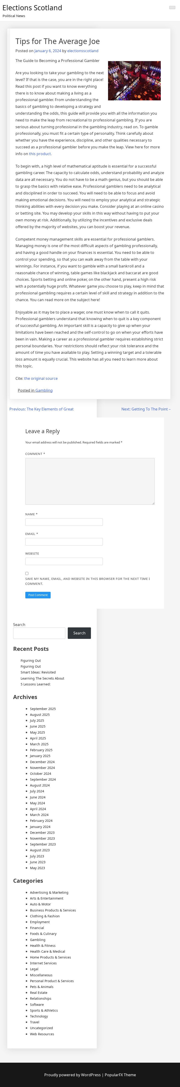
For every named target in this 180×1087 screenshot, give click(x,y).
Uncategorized (41, 1028)
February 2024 (41, 820)
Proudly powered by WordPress (73, 1074)
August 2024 (40, 785)
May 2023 (37, 868)
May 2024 (37, 803)
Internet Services (43, 963)
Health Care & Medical (47, 951)
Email (31, 534)
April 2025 (38, 738)
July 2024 (37, 791)
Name (31, 514)
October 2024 (40, 773)
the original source (41, 378)
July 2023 (37, 856)
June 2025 (37, 726)
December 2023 (42, 832)
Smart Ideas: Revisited (38, 672)
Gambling (44, 390)
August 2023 (40, 850)
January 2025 (40, 756)
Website (32, 553)
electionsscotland (82, 50)
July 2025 (37, 720)
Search (19, 624)
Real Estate (38, 992)
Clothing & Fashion (45, 916)
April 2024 (38, 809)
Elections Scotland (32, 7)
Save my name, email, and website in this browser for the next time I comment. (87, 581)
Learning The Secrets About (42, 678)
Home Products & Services (50, 957)
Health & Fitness (43, 945)
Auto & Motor (40, 904)
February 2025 (41, 750)
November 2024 (42, 767)
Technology (39, 1016)
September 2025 (43, 708)
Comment (35, 454)
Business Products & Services (53, 910)
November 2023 (42, 838)
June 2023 (37, 862)
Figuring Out (31, 660)
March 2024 (39, 815)
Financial (37, 928)
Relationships (40, 998)
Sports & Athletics (44, 1010)
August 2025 (40, 714)
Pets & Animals (41, 987)
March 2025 (39, 744)
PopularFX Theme (120, 1074)
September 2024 (43, 779)
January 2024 (40, 826)
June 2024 (37, 797)
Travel (34, 1022)
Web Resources (42, 1034)
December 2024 (42, 762)
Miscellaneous (41, 975)
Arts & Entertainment (46, 898)
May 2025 (37, 732)
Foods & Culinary (43, 933)
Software (37, 1004)
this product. (40, 153)
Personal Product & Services (52, 981)
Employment (40, 922)
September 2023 (43, 844)
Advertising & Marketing (49, 892)
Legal (34, 969)
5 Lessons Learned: (36, 684)
